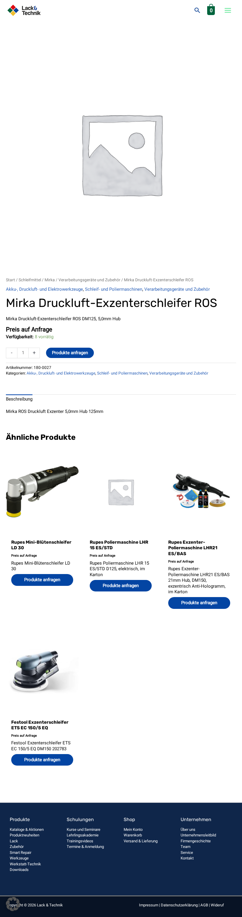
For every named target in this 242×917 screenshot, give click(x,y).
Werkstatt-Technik (25, 864)
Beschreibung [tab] (19, 399)
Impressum (148, 905)
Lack (14, 841)
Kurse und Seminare (83, 829)
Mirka (50, 280)
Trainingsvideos (80, 841)
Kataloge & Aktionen (27, 829)
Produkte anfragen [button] (42, 579)
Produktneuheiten (24, 835)
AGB (204, 905)
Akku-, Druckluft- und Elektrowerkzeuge (44, 289)
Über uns (188, 829)
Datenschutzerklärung (179, 905)
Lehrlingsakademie (83, 835)
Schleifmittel (30, 280)
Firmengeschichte (196, 841)
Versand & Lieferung (141, 841)
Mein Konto (133, 829)
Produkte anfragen (70, 352)
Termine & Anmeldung (85, 846)
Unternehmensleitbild (198, 835)
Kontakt (187, 858)
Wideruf (217, 905)
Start (10, 280)
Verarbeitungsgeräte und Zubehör (89, 280)
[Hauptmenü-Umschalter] (228, 10)
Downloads (19, 869)
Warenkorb (133, 835)
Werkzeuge (19, 858)
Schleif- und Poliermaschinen (113, 289)
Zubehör (17, 846)
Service (187, 852)
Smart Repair (20, 852)
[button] (197, 10)
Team (185, 846)
